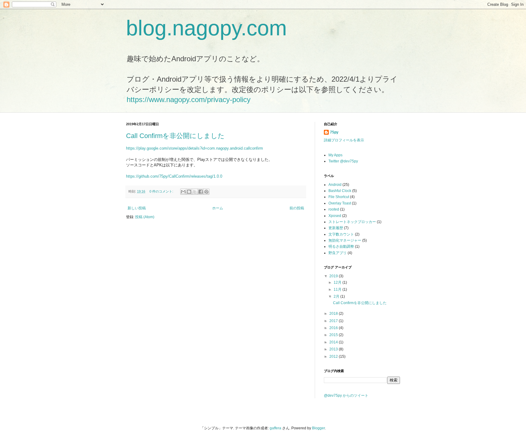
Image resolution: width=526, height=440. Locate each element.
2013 (334, 349)
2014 (334, 342)
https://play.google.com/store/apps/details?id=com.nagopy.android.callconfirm (194, 148)
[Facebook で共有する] (201, 192)
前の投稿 (296, 208)
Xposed (334, 216)
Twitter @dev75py (343, 161)
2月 (337, 296)
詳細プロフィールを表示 (344, 140)
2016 (334, 328)
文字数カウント (341, 234)
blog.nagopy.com (206, 28)
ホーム (217, 208)
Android (335, 185)
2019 (334, 276)
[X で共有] (195, 192)
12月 (338, 282)
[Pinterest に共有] (206, 192)
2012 (334, 356)
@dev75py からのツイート (346, 395)
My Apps (335, 155)
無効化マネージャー (344, 240)
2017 (334, 321)
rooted (333, 209)
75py (334, 132)
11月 (338, 289)
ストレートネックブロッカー (352, 222)
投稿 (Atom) (144, 217)
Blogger (318, 428)
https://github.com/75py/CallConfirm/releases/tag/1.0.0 (174, 176)
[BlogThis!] (189, 192)
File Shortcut (338, 197)
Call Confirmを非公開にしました (175, 136)
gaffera (275, 428)
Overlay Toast (339, 203)
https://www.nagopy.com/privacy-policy (189, 99)
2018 (334, 313)
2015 (334, 335)
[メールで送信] (183, 192)
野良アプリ (337, 253)
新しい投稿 (137, 208)
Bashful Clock (339, 191)
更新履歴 (335, 228)
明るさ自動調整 (341, 246)
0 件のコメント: (161, 191)
